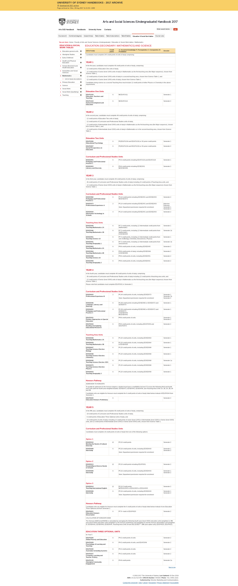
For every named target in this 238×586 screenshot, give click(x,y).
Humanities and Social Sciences (70, 71)
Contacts (107, 29)
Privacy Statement (163, 583)
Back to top (172, 567)
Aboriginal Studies (68, 54)
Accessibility (174, 583)
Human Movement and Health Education (70, 67)
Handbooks (81, 29)
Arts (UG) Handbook (66, 29)
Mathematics (67, 76)
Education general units (70, 51)
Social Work (66, 89)
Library (145, 583)
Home (71, 42)
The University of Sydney (71, 21)
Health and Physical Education (69, 62)
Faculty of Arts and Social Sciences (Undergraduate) (92, 42)
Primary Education (68, 82)
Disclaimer (152, 583)
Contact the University (130, 583)
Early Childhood (67, 58)
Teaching (65, 95)
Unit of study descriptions (73, 79)
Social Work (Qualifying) (70, 92)
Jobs (140, 583)
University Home (95, 29)
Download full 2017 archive (69, 6)
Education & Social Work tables (122, 42)
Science (65, 85)
